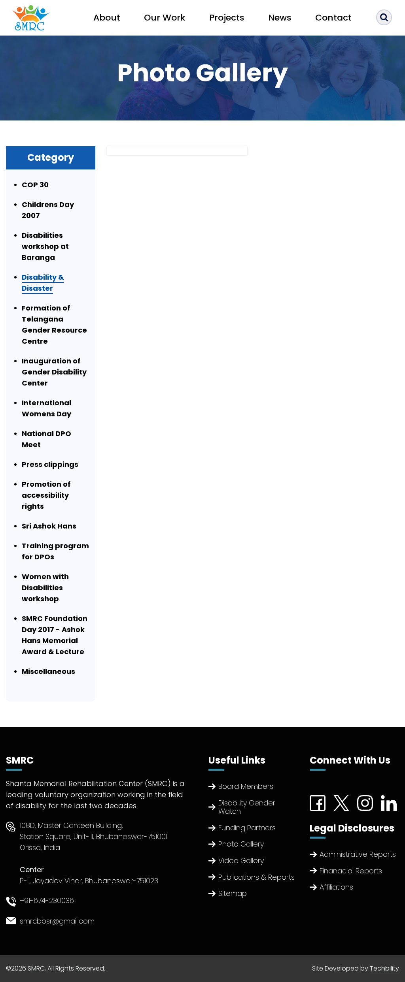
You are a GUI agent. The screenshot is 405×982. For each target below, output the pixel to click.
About (106, 17)
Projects (226, 17)
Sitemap (232, 893)
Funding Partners (247, 828)
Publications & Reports (256, 877)
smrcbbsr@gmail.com (57, 921)
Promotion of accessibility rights (46, 495)
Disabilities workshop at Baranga (45, 246)
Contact (333, 17)
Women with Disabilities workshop (45, 588)
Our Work (164, 17)
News (279, 17)
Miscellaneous (48, 671)
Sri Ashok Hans (49, 526)
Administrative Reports (358, 854)
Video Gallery (241, 860)
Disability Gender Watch (246, 807)
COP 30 (35, 185)
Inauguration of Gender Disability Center (54, 372)
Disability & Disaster (43, 282)
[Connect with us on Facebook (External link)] (318, 802)
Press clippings (50, 464)
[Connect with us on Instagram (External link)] (365, 802)
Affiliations (336, 887)
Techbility (384, 968)
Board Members (245, 786)
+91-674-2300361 (48, 900)
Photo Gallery (241, 844)
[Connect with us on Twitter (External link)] (341, 802)
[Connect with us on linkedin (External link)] (389, 802)
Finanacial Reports (351, 871)
